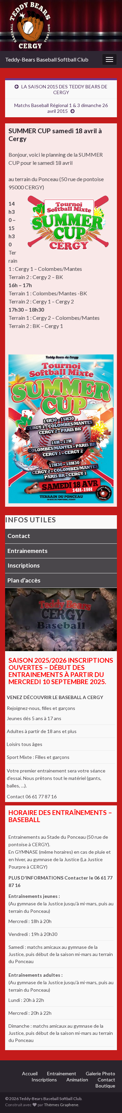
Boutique (105, 1086)
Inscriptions (23, 565)
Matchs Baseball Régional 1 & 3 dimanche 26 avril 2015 (61, 108)
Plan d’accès (23, 580)
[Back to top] (106, 1097)
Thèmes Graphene (61, 1104)
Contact (18, 535)
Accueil (30, 1073)
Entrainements (27, 550)
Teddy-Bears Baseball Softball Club (46, 59)
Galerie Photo (100, 1073)
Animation (77, 1079)
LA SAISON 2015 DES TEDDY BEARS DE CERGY (64, 89)
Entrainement (61, 1073)
